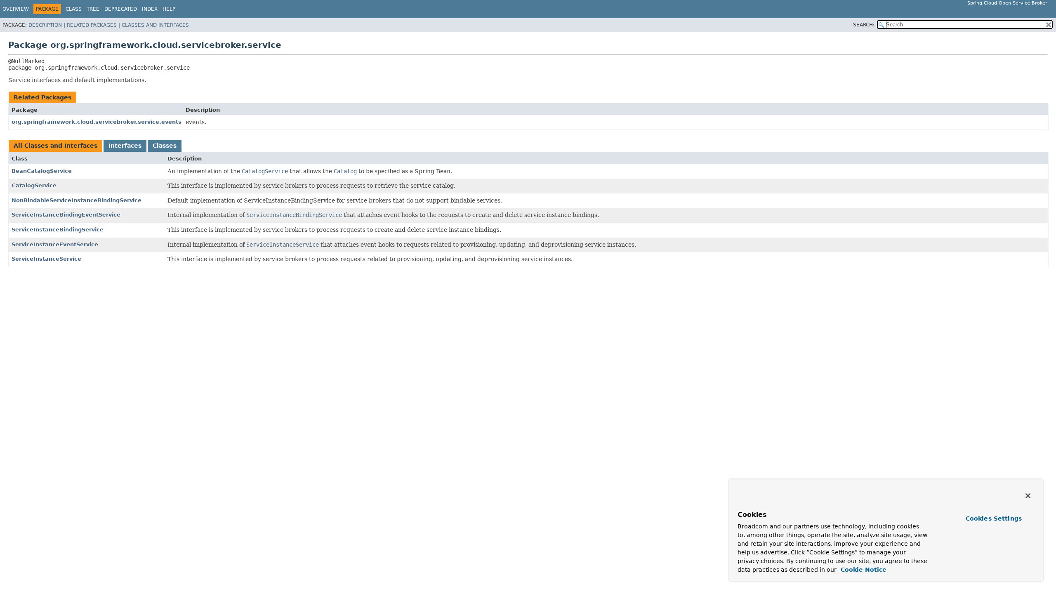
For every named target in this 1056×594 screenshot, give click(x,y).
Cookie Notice (862, 569)
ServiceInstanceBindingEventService (66, 215)
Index (150, 9)
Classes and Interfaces (155, 25)
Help (169, 9)
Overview (15, 9)
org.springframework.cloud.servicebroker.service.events (97, 122)
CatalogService (34, 185)
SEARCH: (863, 25)
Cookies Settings (994, 518)
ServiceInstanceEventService (55, 244)
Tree (93, 9)
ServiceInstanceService (46, 259)
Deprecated (120, 9)
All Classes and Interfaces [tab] (55, 145)
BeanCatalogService (42, 171)
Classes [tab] (165, 145)
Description (45, 25)
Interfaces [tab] (124, 145)
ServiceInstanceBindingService (58, 229)
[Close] (1028, 496)
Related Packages (92, 25)
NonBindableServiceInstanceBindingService (76, 200)
